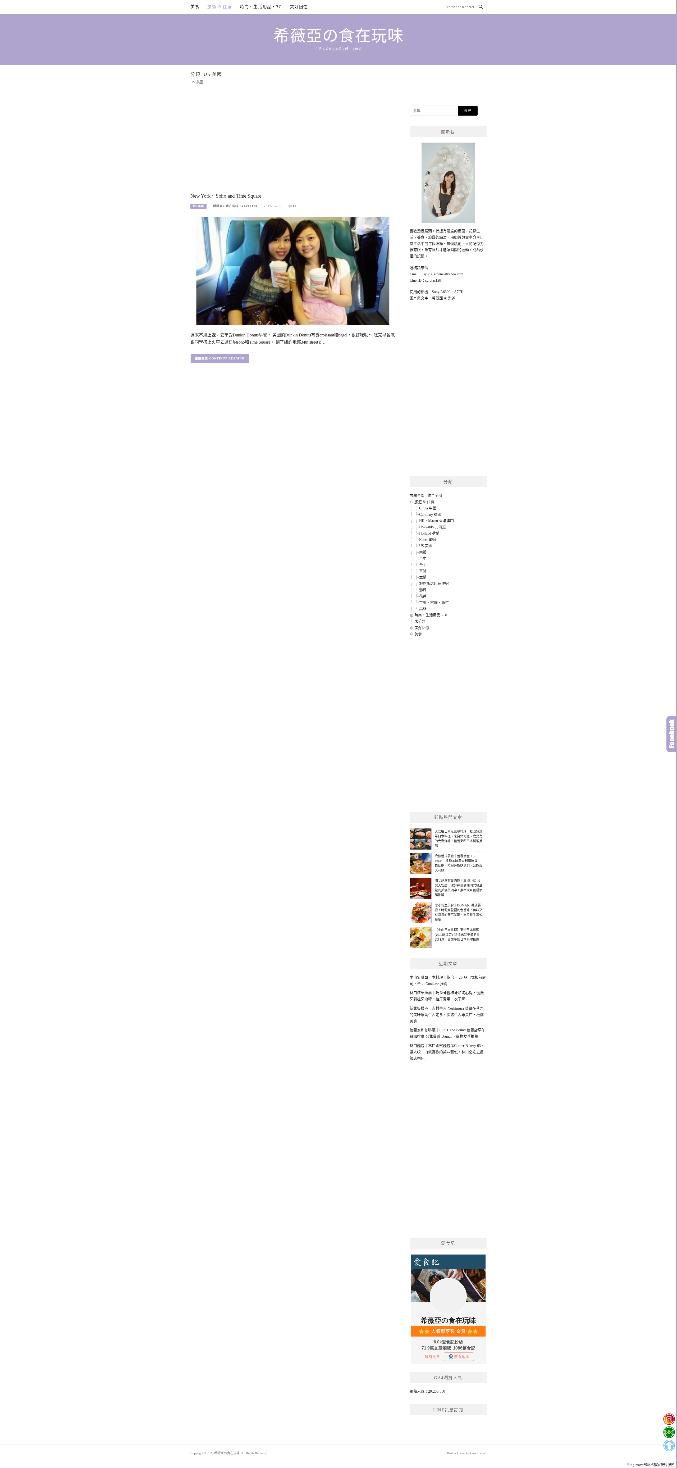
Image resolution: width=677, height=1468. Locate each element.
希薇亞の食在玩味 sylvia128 (235, 206)
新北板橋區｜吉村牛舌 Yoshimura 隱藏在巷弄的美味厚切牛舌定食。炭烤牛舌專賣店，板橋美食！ (447, 1014)
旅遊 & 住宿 (219, 6)
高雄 (423, 609)
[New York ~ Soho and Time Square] (292, 270)
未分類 (420, 621)
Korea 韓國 (428, 540)
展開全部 (417, 496)
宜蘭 (423, 577)
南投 (423, 552)
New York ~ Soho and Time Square (225, 196)
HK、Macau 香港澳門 (436, 521)
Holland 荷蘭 (429, 533)
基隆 (423, 571)
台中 (423, 558)
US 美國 (198, 206)
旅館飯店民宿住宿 (434, 584)
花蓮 (423, 596)
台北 (423, 565)
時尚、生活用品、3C (261, 6)
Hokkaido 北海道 (432, 527)
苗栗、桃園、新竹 (434, 603)
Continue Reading (227, 358)
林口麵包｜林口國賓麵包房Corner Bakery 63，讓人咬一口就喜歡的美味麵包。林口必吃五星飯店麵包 (447, 1052)
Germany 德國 (430, 515)
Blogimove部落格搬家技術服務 (650, 1465)
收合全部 (434, 496)
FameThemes (478, 1453)
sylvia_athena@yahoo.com (443, 274)
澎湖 (423, 590)
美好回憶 (299, 6)
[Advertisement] (292, 148)
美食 (194, 6)
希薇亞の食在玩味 (338, 36)
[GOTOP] (669, 1445)
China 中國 (427, 508)
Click (671, 734)
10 (294, 206)
